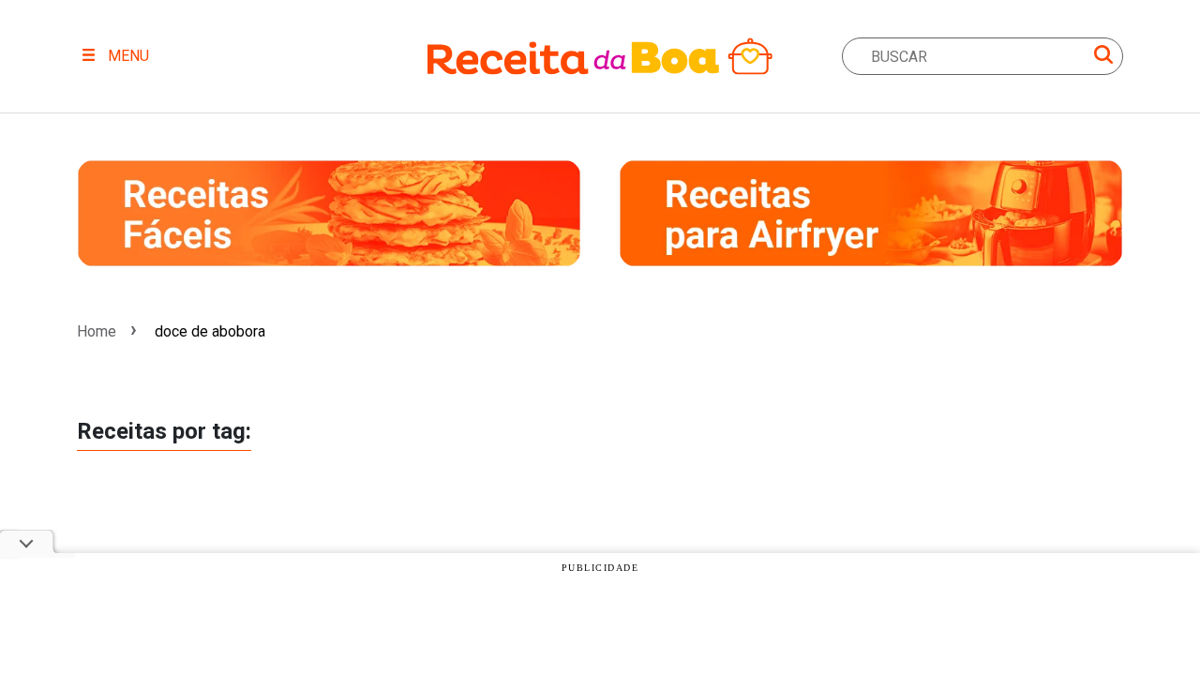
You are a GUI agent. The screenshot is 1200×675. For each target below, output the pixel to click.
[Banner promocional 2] (871, 213)
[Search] (1103, 57)
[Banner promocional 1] (329, 213)
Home (96, 331)
